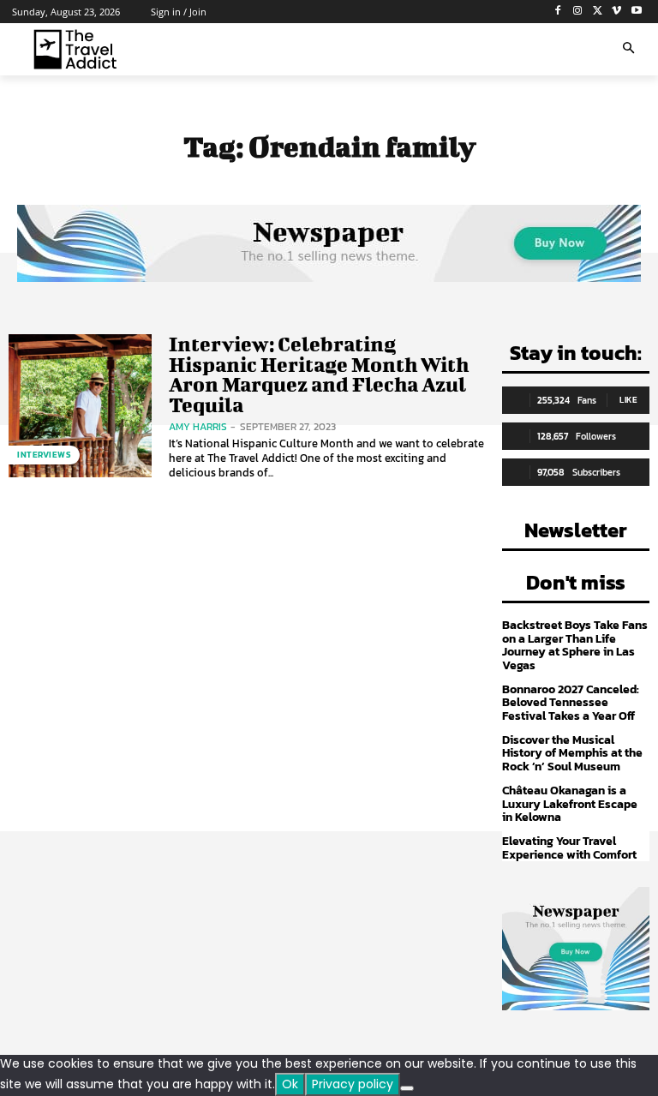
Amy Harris (198, 426)
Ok (290, 1084)
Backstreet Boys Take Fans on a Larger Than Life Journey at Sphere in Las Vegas (575, 645)
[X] (597, 11)
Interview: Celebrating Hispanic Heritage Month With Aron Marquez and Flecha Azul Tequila (319, 374)
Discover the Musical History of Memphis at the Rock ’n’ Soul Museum (572, 753)
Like (628, 399)
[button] (628, 49)
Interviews (44, 454)
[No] (407, 1088)
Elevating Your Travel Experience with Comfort (569, 847)
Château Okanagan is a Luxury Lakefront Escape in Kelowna (569, 804)
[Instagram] (578, 11)
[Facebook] (558, 11)
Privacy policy (352, 1084)
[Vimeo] (616, 11)
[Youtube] (636, 11)
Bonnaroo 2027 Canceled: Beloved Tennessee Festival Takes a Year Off (570, 702)
